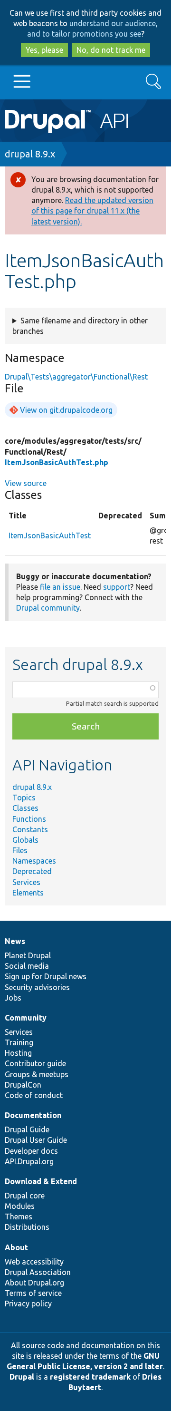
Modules (20, 1206)
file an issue (60, 587)
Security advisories (37, 987)
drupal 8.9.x (30, 153)
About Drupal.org (34, 1282)
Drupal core (25, 1195)
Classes (25, 808)
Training (19, 1042)
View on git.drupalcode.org (66, 410)
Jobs (13, 997)
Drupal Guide (27, 1129)
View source (26, 483)
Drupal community (48, 607)
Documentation (33, 1115)
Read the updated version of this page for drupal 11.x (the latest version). (92, 210)
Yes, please (44, 50)
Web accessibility (34, 1261)
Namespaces (34, 860)
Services (26, 882)
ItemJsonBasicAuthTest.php (56, 462)
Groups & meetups (36, 1074)
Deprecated (32, 871)
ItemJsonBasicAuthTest (50, 535)
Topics (24, 797)
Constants (30, 829)
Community (26, 1017)
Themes (18, 1216)
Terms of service (33, 1293)
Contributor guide (35, 1063)
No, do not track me (110, 50)
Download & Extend (41, 1181)
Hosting (18, 1053)
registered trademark (90, 1376)
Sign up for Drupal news (45, 976)
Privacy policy (28, 1303)
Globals (25, 840)
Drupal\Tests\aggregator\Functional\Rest (76, 376)
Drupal (22, 1376)
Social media (27, 966)
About (16, 1247)
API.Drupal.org (29, 1161)
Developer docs (31, 1151)
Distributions (27, 1227)
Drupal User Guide (36, 1140)
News (15, 941)
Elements (28, 892)
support (116, 587)
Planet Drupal (28, 955)
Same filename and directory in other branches (80, 325)
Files (20, 850)
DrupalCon (23, 1084)
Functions (29, 819)
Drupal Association (38, 1272)
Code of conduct (34, 1095)
